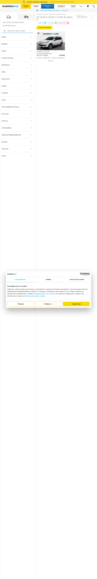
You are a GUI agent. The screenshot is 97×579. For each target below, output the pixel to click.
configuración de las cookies (45, 294)
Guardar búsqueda (44, 27)
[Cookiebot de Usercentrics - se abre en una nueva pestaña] (81, 274)
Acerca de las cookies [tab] (77, 279)
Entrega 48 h (10, 26)
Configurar (47, 304)
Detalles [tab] (48, 279)
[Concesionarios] (88, 6)
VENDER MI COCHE (36, 6)
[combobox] (7, 31)
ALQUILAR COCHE (73, 6)
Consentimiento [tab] (20, 279)
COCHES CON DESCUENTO (61, 6)
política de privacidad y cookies (34, 296)
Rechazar (21, 304)
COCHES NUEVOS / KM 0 (47, 6)
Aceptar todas (76, 304)
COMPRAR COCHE (26, 6)
